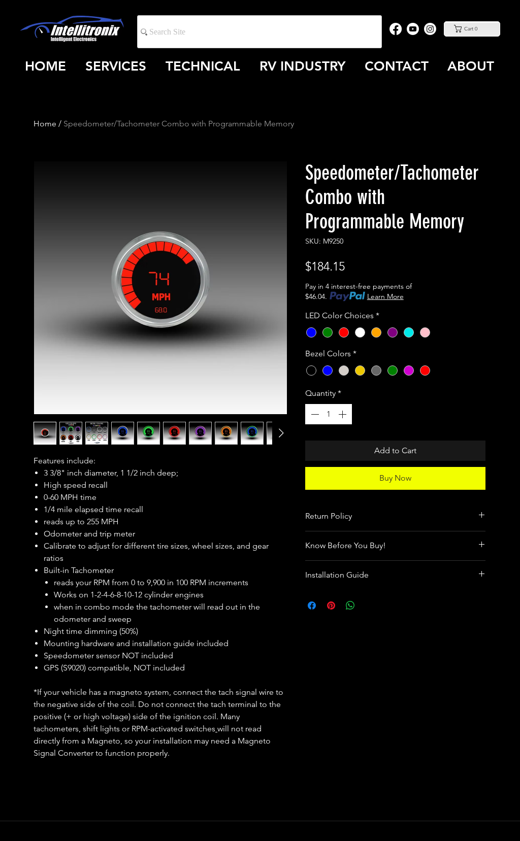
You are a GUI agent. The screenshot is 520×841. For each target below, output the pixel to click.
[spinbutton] (328, 414)
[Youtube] (413, 29)
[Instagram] (430, 29)
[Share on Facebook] (312, 605)
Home (45, 123)
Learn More (385, 296)
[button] (472, 28)
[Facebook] (395, 29)
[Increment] (343, 414)
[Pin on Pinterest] (331, 605)
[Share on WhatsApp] (350, 605)
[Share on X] (370, 605)
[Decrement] (314, 414)
